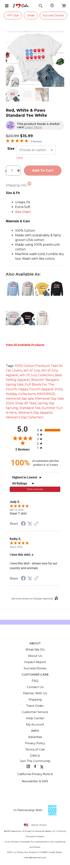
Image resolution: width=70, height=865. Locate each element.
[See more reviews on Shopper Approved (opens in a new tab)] (36, 524)
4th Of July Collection (37, 375)
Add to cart (42, 170)
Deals (31, 15)
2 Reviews (36, 141)
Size (11, 148)
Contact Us (35, 687)
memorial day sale (20, 398)
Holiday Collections (20, 394)
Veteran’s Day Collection (24, 417)
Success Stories (53, 15)
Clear (19, 157)
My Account (35, 724)
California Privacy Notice (35, 774)
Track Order (35, 706)
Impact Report (35, 662)
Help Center (35, 718)
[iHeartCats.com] (19, 6)
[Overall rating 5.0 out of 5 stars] (17, 141)
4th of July (31, 370)
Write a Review (35, 489)
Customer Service (35, 712)
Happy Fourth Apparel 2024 (40, 389)
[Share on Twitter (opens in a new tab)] (30, 523)
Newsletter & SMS (35, 781)
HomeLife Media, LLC (45, 831)
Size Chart (23, 212)
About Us (35, 656)
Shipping (35, 699)
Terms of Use (35, 749)
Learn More (33, 127)
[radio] (48, 430)
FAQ (35, 681)
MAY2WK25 (46, 394)
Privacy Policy (35, 743)
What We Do (35, 649)
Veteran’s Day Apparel (35, 412)
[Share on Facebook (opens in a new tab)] (23, 524)
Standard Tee (29, 408)
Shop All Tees (25, 403)
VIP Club (13, 15)
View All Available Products (25, 344)
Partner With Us (35, 693)
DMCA (35, 755)
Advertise (35, 737)
